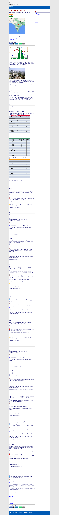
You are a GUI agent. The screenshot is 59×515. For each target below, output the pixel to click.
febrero (13, 183)
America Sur (37, 15)
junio (22, 183)
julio (23, 183)
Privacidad (31, 512)
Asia (15, 36)
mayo (19, 183)
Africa (36, 13)
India (17, 36)
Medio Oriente (37, 21)
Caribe (36, 18)
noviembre (10, 184)
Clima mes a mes (11, 39)
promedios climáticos (15, 38)
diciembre (14, 184)
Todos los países (12, 503)
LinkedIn (16, 43)
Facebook (11, 43)
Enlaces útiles (26, 512)
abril (17, 183)
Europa (36, 19)
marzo (15, 183)
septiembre (29, 183)
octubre (32, 183)
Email (23, 43)
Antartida (36, 16)
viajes (14, 3)
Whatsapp (20, 43)
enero (10, 183)
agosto (26, 183)
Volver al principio (12, 496)
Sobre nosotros (15, 512)
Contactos (20, 512)
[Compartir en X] (13, 43)
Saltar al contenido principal (13, 0)
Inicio (13, 36)
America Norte (37, 14)
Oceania (36, 22)
